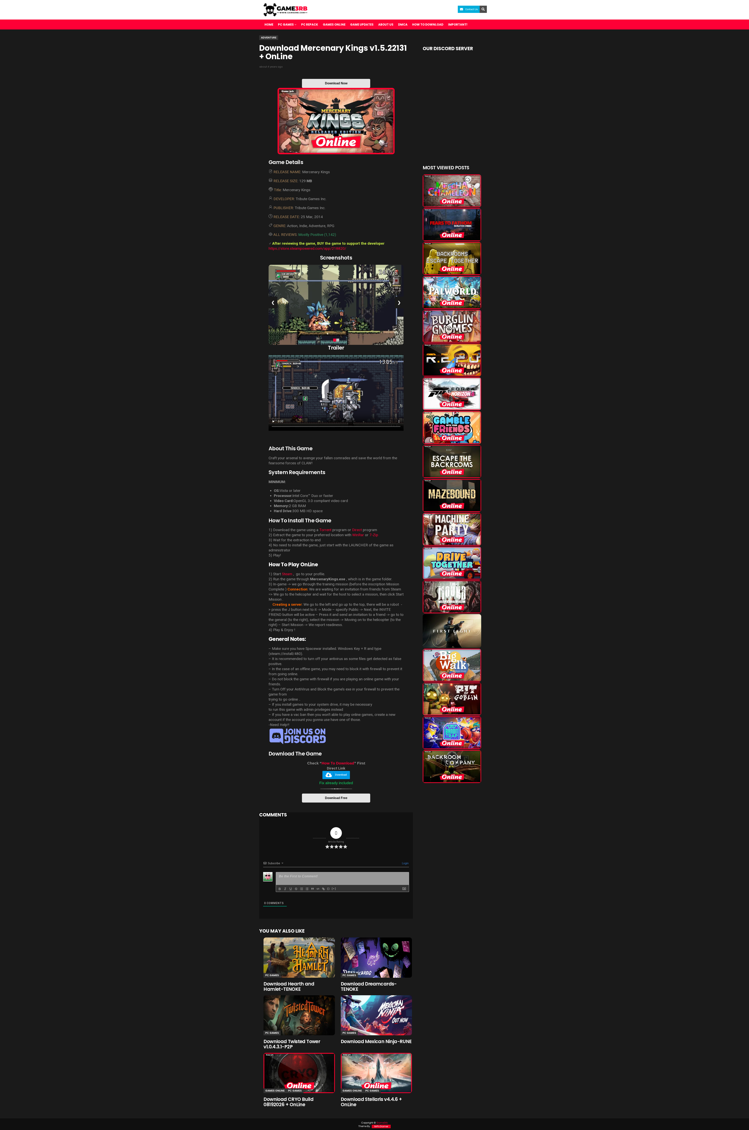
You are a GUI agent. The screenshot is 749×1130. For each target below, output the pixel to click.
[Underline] (290, 889)
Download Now (336, 83)
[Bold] (279, 889)
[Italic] (285, 889)
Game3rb (382, 1122)
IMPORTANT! (457, 24)
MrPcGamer (381, 1126)
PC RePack (309, 24)
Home (268, 24)
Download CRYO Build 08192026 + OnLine (288, 1102)
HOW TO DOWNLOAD (427, 24)
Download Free (336, 798)
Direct (357, 530)
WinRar (358, 535)
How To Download (338, 763)
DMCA (402, 24)
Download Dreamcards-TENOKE (369, 986)
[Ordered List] (301, 889)
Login (405, 863)
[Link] (323, 889)
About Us (385, 24)
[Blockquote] (312, 889)
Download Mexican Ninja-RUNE (376, 1041)
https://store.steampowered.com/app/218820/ (307, 248)
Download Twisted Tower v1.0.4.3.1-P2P (292, 1044)
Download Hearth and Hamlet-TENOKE (289, 986)
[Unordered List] (307, 889)
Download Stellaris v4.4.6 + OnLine (371, 1102)
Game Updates (362, 24)
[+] (334, 888)
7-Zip (373, 535)
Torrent (325, 530)
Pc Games (272, 975)
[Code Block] (318, 889)
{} (328, 888)
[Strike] (296, 889)
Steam (287, 574)
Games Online (334, 24)
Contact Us (471, 9)
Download (341, 774)
